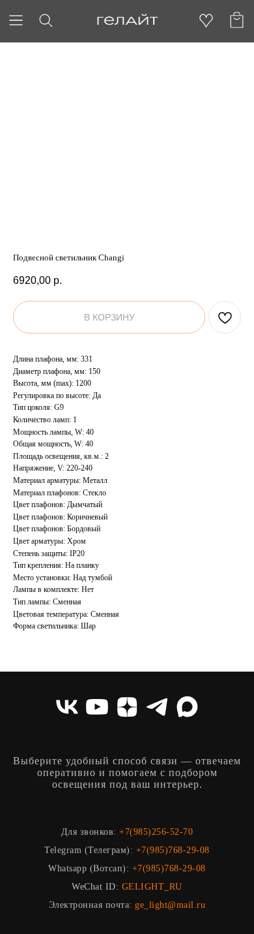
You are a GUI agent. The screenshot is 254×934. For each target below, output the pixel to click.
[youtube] (97, 707)
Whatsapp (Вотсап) (87, 868)
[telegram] (157, 707)
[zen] (127, 707)
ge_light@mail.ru (170, 905)
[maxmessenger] (187, 707)
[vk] (67, 707)
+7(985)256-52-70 (156, 832)
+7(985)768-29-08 (173, 850)
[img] (127, 20)
